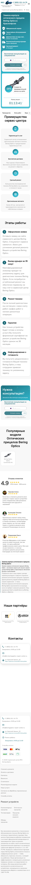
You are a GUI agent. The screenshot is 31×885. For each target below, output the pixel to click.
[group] (8, 617)
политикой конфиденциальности (19, 69)
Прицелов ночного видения (16, 815)
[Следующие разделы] (29, 113)
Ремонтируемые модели (9, 784)
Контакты (4, 775)
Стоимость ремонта (7, 769)
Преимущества (6, 113)
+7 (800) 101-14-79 (19, 2)
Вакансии (4, 778)
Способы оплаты (6, 796)
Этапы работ (17, 113)
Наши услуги (5, 788)
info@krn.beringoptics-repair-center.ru (14, 656)
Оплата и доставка (7, 772)
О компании (5, 781)
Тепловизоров (5, 813)
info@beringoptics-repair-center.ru (13, 728)
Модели (27, 113)
